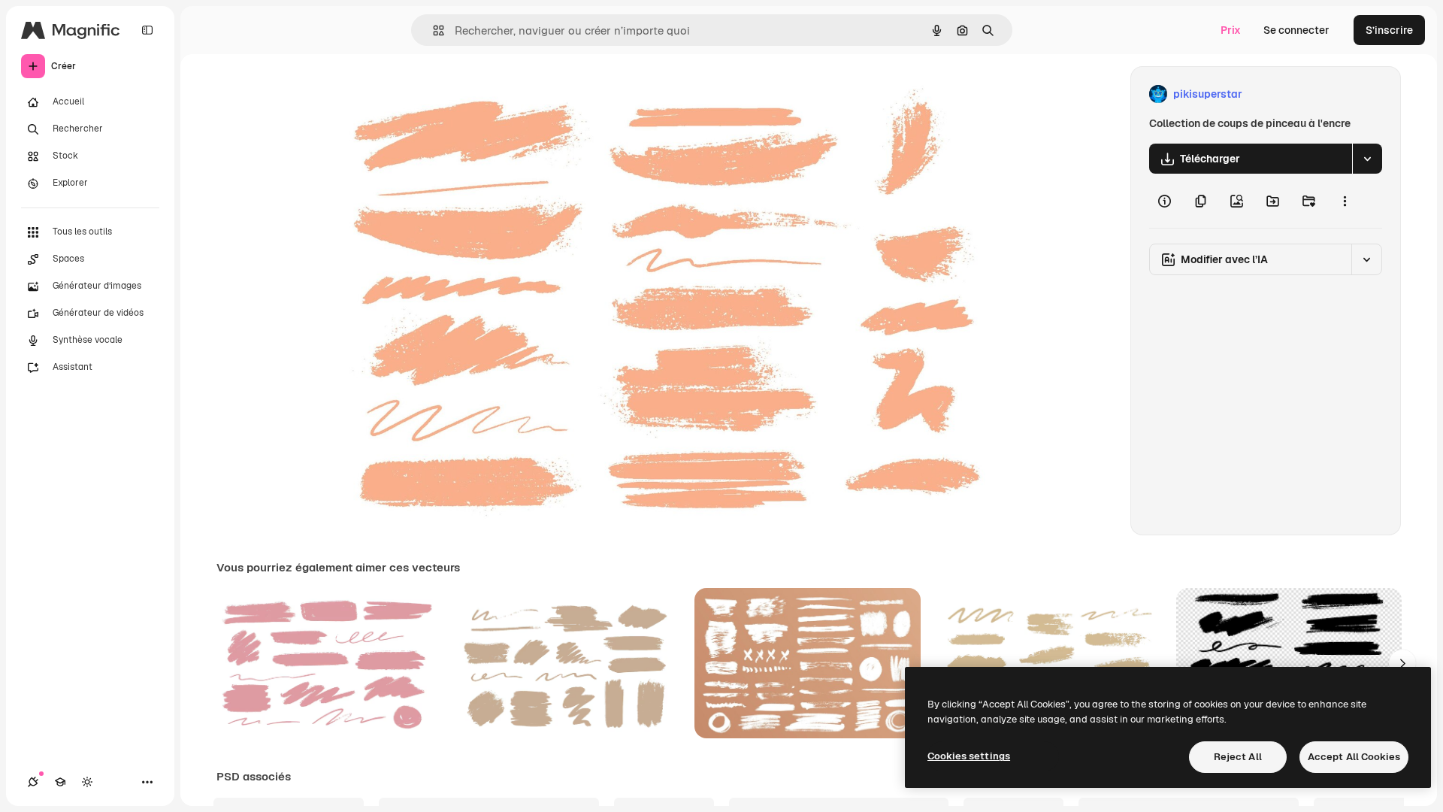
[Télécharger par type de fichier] (1367, 159)
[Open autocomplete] (432, 30)
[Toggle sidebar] (147, 30)
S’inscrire (1389, 30)
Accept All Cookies (1354, 756)
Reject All (1238, 756)
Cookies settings (968, 756)
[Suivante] (1402, 663)
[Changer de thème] (87, 782)
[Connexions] (33, 782)
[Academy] (60, 782)
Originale (415, 94)
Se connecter (1296, 30)
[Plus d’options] (1345, 201)
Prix (1231, 30)
